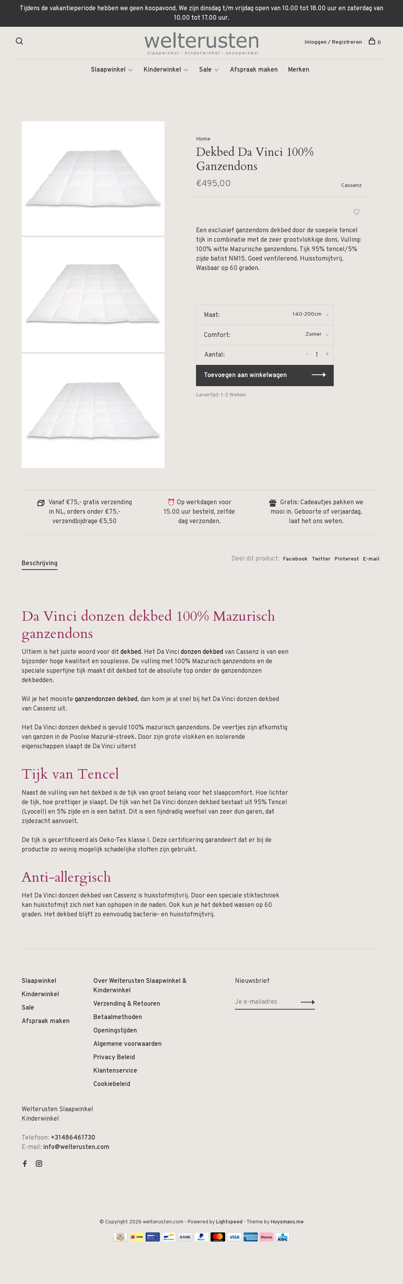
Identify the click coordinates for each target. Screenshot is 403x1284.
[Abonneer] (305, 1002)
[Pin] (153, 1240)
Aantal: (214, 355)
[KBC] (282, 1240)
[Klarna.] (267, 1240)
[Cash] (120, 1240)
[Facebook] (25, 1165)
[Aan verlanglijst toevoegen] (356, 213)
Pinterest (347, 559)
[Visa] (234, 1240)
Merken (298, 70)
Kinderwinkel (162, 70)
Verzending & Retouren (126, 1004)
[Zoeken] (20, 42)
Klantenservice (115, 1071)
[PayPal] (201, 1240)
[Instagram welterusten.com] (39, 1165)
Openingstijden (115, 1031)
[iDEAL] (136, 1240)
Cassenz (351, 185)
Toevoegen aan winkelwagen (245, 375)
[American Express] (251, 1240)
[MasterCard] (218, 1240)
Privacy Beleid (114, 1058)
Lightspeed (229, 1222)
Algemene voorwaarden (127, 1044)
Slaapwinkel (108, 70)
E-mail (371, 559)
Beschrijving (39, 564)
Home (203, 139)
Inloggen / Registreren (333, 42)
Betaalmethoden (117, 1017)
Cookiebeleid (111, 1084)
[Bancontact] (169, 1240)
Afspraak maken (254, 70)
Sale (205, 70)
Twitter (321, 559)
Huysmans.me (287, 1222)
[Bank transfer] (185, 1240)
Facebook (295, 559)
